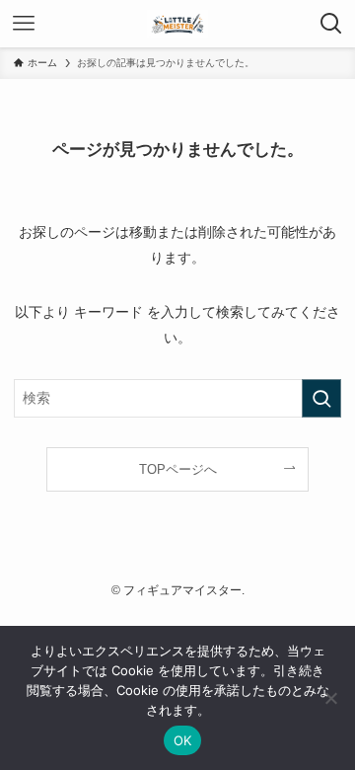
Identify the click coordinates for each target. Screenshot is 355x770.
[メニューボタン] (23, 23)
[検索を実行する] (321, 398)
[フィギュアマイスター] (177, 23)
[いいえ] (330, 698)
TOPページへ (178, 469)
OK (183, 740)
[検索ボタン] (331, 23)
